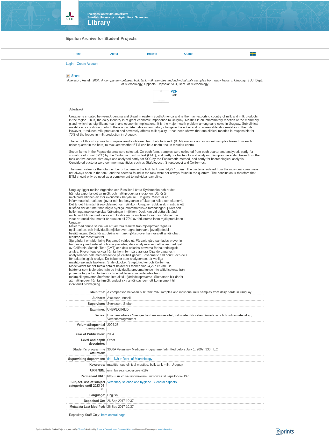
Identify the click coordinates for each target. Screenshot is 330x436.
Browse (152, 54)
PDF (174, 91)
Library (98, 22)
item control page (113, 415)
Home (77, 54)
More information (165, 429)
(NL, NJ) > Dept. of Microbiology (129, 359)
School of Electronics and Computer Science (115, 429)
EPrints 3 (81, 429)
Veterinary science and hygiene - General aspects (142, 382)
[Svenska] (253, 53)
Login (69, 63)
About (114, 54)
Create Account (87, 63)
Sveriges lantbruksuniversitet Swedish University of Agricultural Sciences (117, 15)
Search (188, 54)
